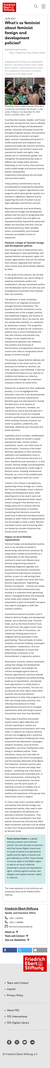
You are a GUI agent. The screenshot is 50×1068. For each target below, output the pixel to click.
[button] (10, 950)
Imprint (11, 989)
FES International (17, 1016)
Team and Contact (15, 935)
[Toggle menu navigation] (43, 6)
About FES (13, 1010)
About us (10, 931)
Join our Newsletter (15, 939)
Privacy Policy (15, 995)
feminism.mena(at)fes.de (20, 926)
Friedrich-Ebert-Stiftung (21, 908)
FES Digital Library (18, 1022)
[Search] (36, 6)
